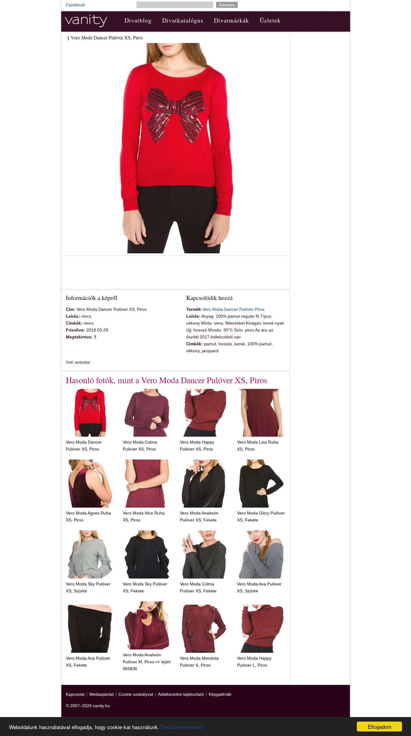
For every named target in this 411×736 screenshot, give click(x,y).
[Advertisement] (175, 273)
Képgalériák (220, 694)
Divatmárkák (231, 20)
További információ (182, 727)
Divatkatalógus (182, 20)
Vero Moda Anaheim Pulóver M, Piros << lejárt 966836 (147, 661)
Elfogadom (379, 726)
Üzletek (270, 20)
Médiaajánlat (101, 694)
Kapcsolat (75, 694)
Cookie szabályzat (136, 694)
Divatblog (138, 20)
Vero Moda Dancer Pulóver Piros (233, 309)
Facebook (75, 4)
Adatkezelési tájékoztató (181, 694)
